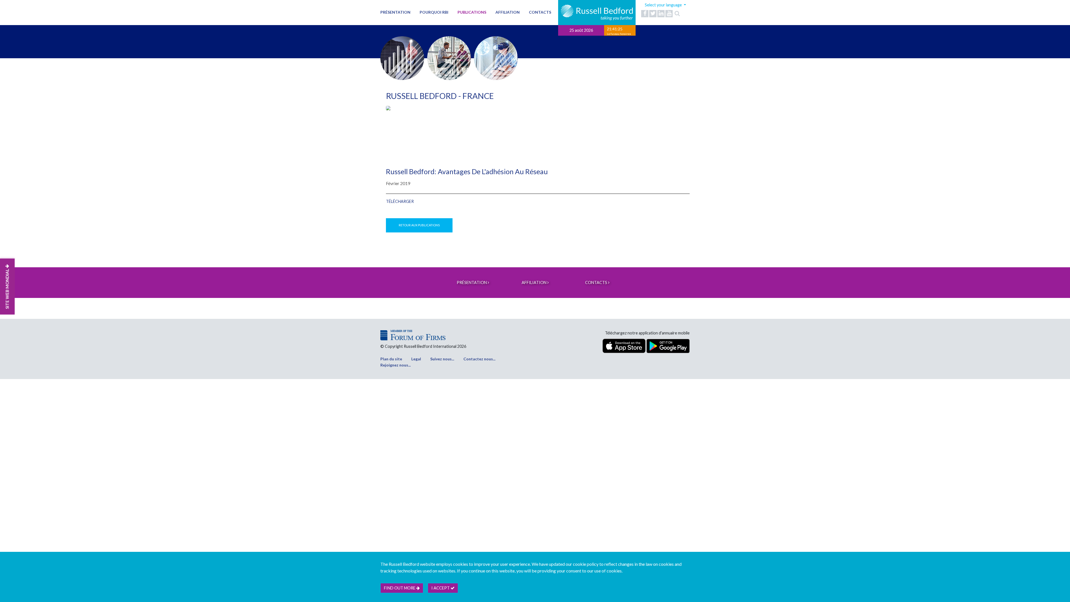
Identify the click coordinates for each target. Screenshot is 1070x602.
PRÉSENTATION (395, 12)
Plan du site (391, 358)
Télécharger (400, 201)
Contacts (540, 12)
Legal (416, 358)
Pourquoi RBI (434, 12)
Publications (472, 12)
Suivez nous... (442, 358)
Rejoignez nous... (395, 365)
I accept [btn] (441, 588)
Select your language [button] (664, 5)
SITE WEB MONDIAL (7, 288)
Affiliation (507, 12)
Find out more (400, 588)
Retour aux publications (419, 225)
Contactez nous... (479, 358)
